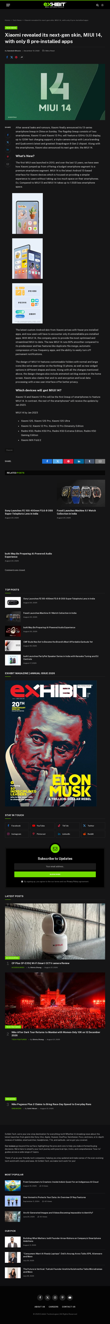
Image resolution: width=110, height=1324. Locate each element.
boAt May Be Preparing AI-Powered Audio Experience (28, 555)
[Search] (97, 5)
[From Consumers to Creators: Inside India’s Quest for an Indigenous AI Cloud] (13, 1185)
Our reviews (10, 1146)
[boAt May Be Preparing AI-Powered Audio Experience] (29, 536)
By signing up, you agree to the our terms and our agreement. (56, 881)
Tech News (17, 20)
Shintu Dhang (35, 967)
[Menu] (8, 5)
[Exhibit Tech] (55, 5)
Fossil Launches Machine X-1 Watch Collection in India (76, 512)
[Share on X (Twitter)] (11, 57)
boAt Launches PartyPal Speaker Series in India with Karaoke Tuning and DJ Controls (60, 657)
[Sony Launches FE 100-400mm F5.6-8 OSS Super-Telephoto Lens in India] (29, 493)
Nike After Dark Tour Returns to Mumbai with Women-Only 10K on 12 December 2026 (56, 1034)
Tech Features (13, 1027)
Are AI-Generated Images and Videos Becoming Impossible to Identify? (58, 1213)
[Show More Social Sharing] (21, 57)
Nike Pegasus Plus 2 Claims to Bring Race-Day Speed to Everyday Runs (51, 1104)
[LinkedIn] (8, 149)
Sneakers (10, 1099)
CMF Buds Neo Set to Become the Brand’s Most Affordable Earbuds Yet (58, 642)
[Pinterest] (8, 157)
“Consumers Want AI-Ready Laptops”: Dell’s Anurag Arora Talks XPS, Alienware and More (62, 1255)
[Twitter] (8, 142)
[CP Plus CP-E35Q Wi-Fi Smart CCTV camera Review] (55, 931)
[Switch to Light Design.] (102, 5)
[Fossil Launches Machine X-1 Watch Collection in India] (81, 493)
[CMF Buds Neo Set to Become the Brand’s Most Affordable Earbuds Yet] (13, 645)
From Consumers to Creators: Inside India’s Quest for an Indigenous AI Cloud (60, 1182)
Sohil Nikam (32, 1109)
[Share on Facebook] (7, 57)
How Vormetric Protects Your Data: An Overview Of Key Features (54, 1197)
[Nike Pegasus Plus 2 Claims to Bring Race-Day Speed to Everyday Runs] (55, 1072)
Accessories (12, 958)
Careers (53, 1307)
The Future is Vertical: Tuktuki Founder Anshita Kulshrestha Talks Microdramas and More (62, 1270)
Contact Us (68, 1307)
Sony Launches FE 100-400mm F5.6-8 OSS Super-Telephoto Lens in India (29, 512)
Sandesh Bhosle (14, 51)
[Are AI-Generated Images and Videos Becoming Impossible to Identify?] (13, 1216)
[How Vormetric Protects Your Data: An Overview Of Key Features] (13, 1201)
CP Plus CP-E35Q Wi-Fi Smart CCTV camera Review (40, 963)
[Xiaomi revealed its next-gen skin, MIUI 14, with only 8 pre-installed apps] (55, 119)
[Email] (8, 164)
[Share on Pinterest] (16, 57)
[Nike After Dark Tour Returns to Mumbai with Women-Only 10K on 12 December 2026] (55, 1000)
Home (7, 20)
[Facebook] (8, 135)
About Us (40, 1307)
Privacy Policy (72, 881)
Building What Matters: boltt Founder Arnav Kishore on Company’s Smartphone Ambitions (62, 1239)
